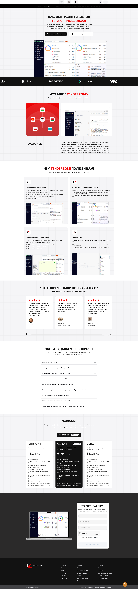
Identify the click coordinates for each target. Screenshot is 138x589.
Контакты (64, 578)
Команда (63, 573)
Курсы (78, 568)
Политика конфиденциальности (103, 587)
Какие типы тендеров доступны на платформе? (57, 384)
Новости (63, 575)
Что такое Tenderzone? (49, 362)
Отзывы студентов (82, 573)
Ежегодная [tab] (68, 435)
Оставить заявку (96, 6)
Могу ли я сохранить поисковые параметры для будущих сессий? (64, 390)
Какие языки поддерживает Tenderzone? (55, 395)
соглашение (96, 537)
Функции (56, 6)
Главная (39, 6)
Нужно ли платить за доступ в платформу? (56, 373)
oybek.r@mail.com (34, 327)
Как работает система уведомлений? (54, 379)
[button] (106, 334)
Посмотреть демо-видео (82, 34)
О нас (63, 568)
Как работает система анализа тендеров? (56, 401)
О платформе (48, 6)
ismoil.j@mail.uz (92, 325)
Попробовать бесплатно (55, 34)
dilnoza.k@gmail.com (64, 325)
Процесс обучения (82, 570)
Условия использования (86, 587)
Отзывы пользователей (69, 6)
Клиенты (79, 575)
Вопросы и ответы (83, 6)
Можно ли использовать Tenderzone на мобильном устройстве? (63, 406)
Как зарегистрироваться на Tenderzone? (55, 368)
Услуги (63, 570)
